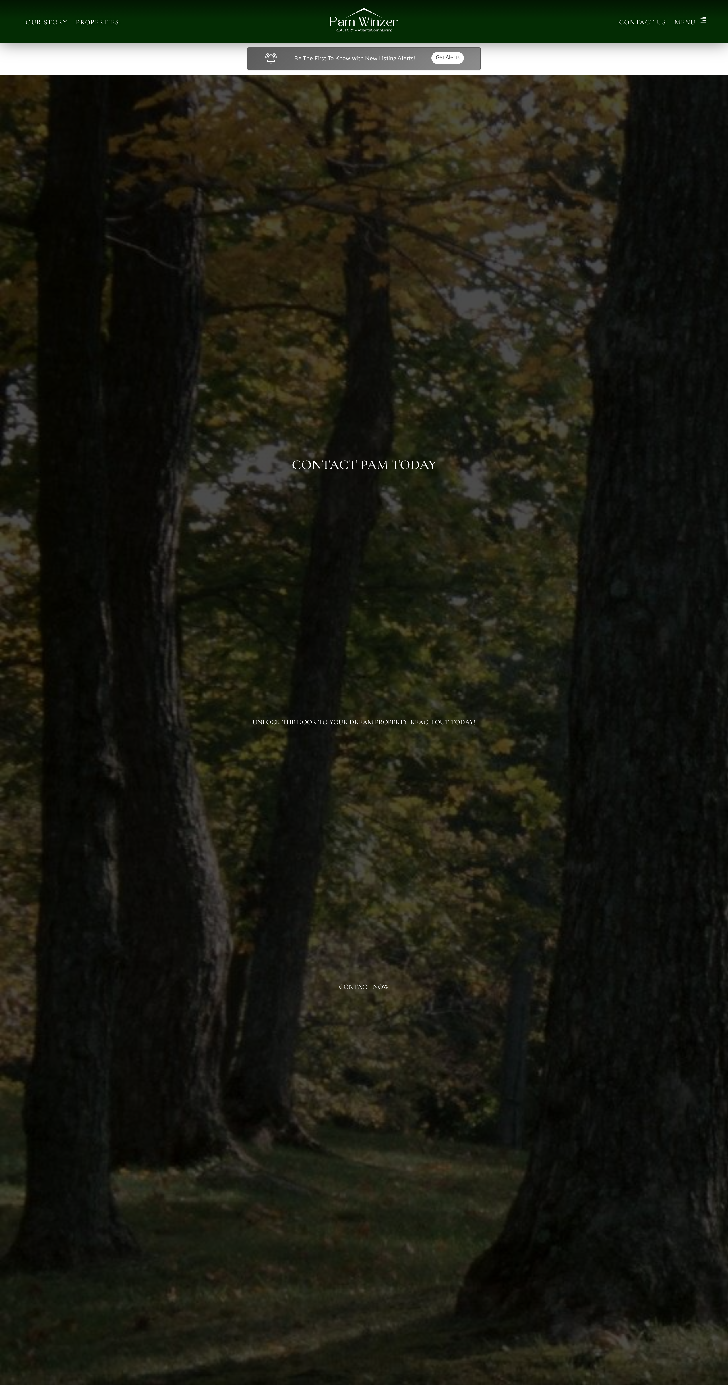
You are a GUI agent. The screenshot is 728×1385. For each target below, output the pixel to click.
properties (97, 22)
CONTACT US (642, 22)
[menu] (703, 20)
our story (46, 22)
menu (685, 22)
